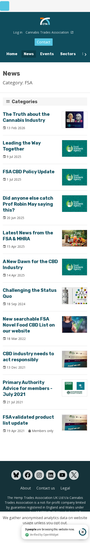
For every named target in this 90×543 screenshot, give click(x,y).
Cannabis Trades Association (48, 32)
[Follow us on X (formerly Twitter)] (74, 475)
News (29, 54)
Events (47, 54)
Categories (24, 101)
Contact (43, 42)
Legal (65, 488)
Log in (17, 32)
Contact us (45, 488)
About (25, 488)
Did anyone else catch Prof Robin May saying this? (28, 204)
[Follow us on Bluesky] (16, 475)
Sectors (68, 54)
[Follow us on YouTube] (62, 475)
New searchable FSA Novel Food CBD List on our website (29, 325)
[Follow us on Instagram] (39, 475)
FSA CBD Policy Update (28, 171)
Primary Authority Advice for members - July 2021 (27, 388)
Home (11, 54)
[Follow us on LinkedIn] (51, 475)
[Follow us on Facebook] (28, 475)
